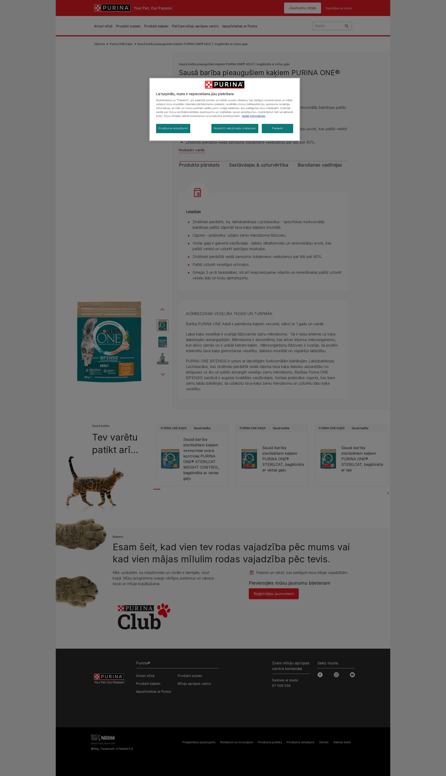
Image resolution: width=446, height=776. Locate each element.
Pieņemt (277, 128)
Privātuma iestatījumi (173, 128)
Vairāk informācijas (254, 116)
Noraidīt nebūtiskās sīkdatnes (235, 128)
